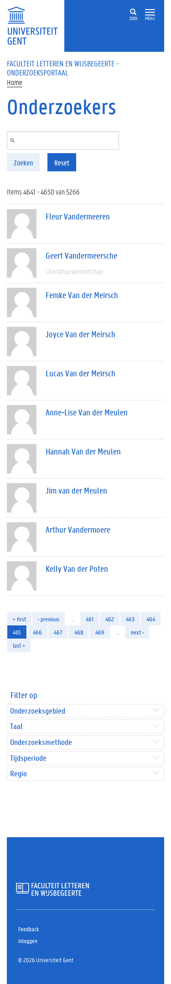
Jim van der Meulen (76, 490)
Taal (16, 726)
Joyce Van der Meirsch (80, 334)
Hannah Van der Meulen (83, 451)
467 (58, 632)
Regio (18, 773)
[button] (150, 12)
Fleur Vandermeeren (78, 216)
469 (99, 632)
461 (89, 619)
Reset (61, 162)
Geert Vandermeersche (81, 255)
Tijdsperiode (28, 758)
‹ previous (48, 619)
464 (150, 619)
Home (14, 82)
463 (130, 619)
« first (19, 619)
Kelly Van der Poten (77, 568)
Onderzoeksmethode (41, 742)
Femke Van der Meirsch (82, 295)
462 (109, 619)
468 (78, 632)
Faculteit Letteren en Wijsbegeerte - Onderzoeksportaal (63, 67)
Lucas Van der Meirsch (80, 373)
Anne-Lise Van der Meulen (87, 412)
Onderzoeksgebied (37, 711)
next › (137, 632)
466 (37, 632)
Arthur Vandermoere (78, 529)
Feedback (28, 929)
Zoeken (23, 162)
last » (19, 645)
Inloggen (27, 940)
